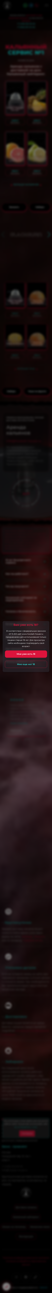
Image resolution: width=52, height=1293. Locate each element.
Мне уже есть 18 (26, 654)
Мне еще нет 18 (26, 664)
